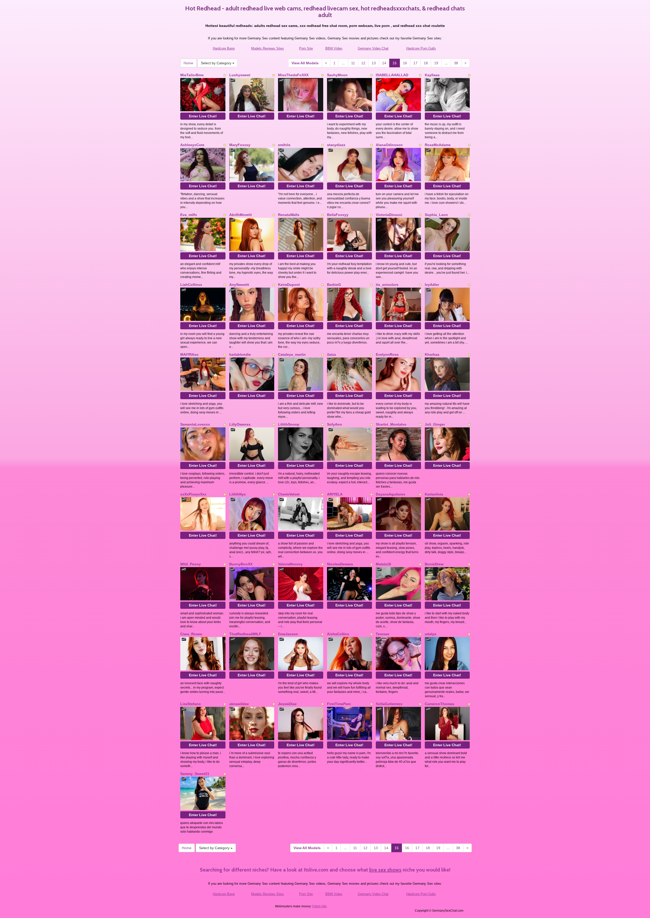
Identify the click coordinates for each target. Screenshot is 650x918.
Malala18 (383, 564)
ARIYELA (335, 494)
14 (384, 63)
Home (188, 63)
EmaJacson (288, 634)
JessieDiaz (287, 704)
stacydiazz (336, 145)
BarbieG (334, 285)
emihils (284, 145)
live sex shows (385, 870)
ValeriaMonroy (290, 564)
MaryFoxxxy (239, 145)
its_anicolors (387, 285)
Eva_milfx (188, 215)
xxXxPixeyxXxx (193, 494)
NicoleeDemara (340, 564)
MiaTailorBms (192, 75)
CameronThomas (439, 704)
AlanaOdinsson (389, 145)
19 (436, 63)
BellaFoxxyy (337, 215)
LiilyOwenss (240, 424)
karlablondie (240, 354)
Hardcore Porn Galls (421, 48)
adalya (430, 634)
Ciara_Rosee (191, 634)
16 (405, 63)
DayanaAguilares (390, 494)
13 (374, 63)
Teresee (382, 634)
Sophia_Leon (436, 215)
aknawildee (239, 704)
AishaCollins (338, 634)
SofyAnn (334, 424)
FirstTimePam (339, 704)
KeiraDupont (289, 285)
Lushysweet (239, 75)
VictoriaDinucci (389, 215)
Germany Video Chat (373, 48)
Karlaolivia (434, 494)
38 (456, 63)
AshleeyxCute (192, 145)
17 (415, 63)
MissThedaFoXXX (293, 75)
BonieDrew (434, 564)
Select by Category (216, 63)
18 (426, 63)
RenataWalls (288, 215)
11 (353, 63)
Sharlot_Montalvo (391, 424)
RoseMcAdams (438, 145)
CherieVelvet (289, 494)
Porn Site (306, 48)
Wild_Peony (190, 564)
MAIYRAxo (189, 354)
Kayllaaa (432, 75)
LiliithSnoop (288, 424)
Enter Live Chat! (203, 116)
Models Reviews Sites (267, 48)
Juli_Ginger (435, 424)
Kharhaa (432, 354)
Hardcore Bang (224, 48)
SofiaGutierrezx (389, 704)
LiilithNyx (237, 494)
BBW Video (333, 48)
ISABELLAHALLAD (392, 75)
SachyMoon (337, 75)
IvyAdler (432, 285)
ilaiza (331, 354)
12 (363, 63)
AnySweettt (239, 285)
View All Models (305, 63)
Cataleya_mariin (292, 354)
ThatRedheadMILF (245, 634)
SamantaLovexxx (195, 424)
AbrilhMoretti (240, 215)
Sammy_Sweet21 (194, 774)
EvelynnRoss (387, 354)
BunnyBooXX (240, 564)
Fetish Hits (319, 906)
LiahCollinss (191, 285)
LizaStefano (190, 704)
